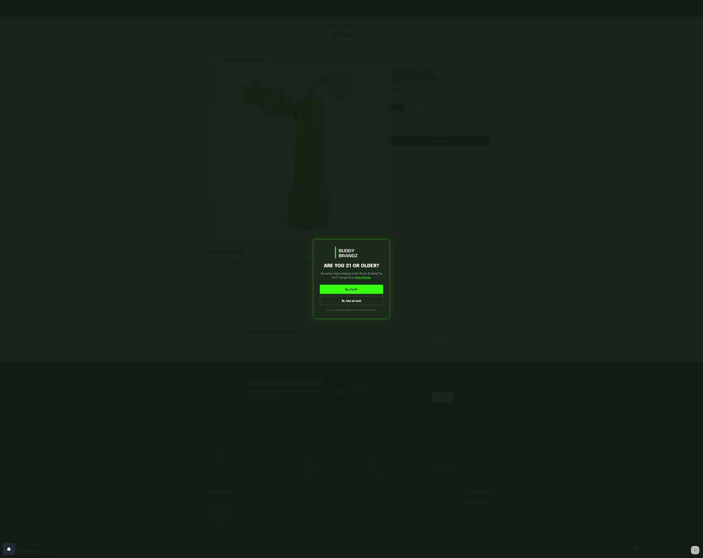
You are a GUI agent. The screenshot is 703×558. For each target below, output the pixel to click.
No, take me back (351, 301)
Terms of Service (363, 277)
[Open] (9, 549)
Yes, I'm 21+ (351, 289)
